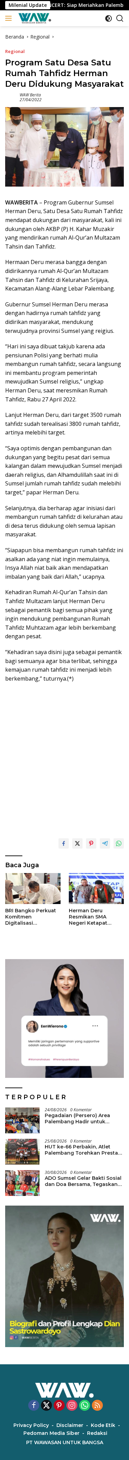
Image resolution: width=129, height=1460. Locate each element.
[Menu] (9, 18)
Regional (15, 51)
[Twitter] (46, 1406)
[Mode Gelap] (108, 18)
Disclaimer (69, 1425)
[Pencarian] (120, 18)
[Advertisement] (64, 757)
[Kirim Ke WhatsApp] (119, 843)
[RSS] (97, 1406)
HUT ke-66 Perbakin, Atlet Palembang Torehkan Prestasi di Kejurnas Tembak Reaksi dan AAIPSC (83, 1150)
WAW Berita (30, 95)
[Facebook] (33, 1406)
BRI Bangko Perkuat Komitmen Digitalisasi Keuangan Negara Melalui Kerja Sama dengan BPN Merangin (30, 916)
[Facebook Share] (63, 843)
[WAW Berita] (34, 18)
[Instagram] (71, 1406)
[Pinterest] (59, 1406)
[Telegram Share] (105, 843)
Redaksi (97, 1433)
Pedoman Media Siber (51, 1433)
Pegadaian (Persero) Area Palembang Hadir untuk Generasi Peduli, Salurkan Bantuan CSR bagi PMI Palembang (77, 1118)
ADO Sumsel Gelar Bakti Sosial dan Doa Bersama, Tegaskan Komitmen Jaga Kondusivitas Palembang (83, 1181)
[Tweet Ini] (77, 843)
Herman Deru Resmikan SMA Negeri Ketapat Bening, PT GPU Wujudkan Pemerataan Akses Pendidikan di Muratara (92, 916)
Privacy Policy (31, 1425)
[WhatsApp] (84, 1406)
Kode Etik (103, 1425)
